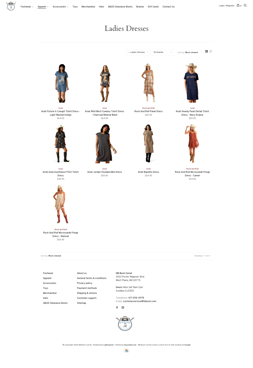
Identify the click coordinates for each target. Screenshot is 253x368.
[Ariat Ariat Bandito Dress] (148, 144)
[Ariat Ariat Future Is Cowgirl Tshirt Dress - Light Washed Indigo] (60, 83)
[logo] (126, 330)
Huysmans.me (130, 345)
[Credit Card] (126, 351)
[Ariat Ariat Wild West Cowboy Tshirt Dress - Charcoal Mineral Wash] (104, 83)
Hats (101, 6)
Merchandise (88, 6)
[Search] (245, 6)
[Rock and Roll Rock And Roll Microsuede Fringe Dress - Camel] (192, 144)
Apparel (42, 6)
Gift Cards (153, 6)
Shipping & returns (87, 293)
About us (82, 273)
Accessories (59, 6)
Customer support (86, 298)
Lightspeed (108, 345)
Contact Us (169, 6)
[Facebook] (117, 307)
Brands (140, 6)
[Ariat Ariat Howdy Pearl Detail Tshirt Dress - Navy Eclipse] (192, 83)
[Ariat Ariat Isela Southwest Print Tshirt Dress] (60, 144)
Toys (75, 6)
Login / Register (226, 6)
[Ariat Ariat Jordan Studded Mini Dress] (104, 144)
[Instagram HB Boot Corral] (123, 307)
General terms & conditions (91, 278)
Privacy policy (84, 283)
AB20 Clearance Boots (120, 6)
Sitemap (81, 303)
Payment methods (87, 288)
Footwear (26, 6)
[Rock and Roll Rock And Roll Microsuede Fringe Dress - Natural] (60, 205)
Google (187, 345)
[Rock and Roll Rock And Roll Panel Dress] (148, 83)
